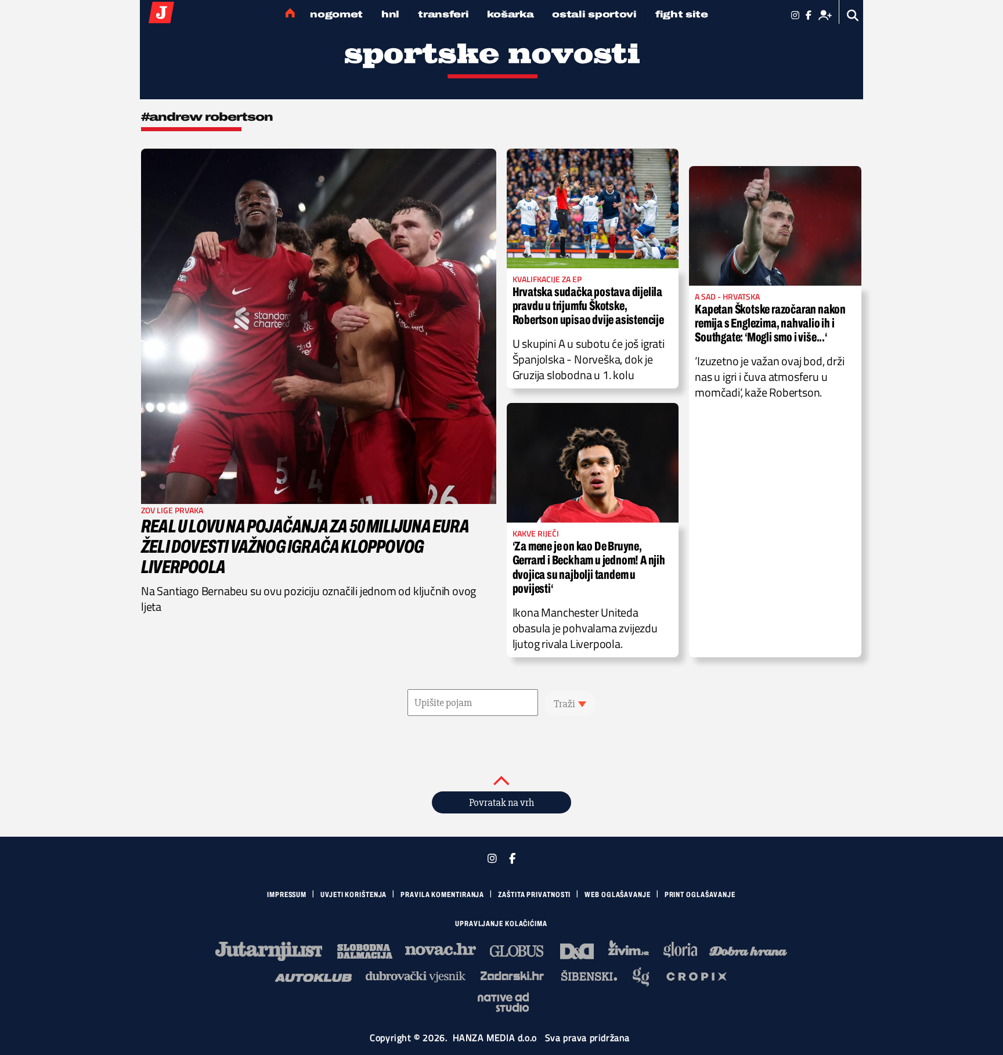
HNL (390, 14)
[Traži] (853, 15)
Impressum (286, 895)
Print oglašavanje (700, 895)
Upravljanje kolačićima (501, 924)
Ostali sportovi (594, 14)
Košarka (510, 14)
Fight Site (681, 14)
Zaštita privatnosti (534, 895)
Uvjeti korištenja (353, 895)
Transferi (443, 14)
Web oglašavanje (618, 895)
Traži (564, 703)
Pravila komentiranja (442, 895)
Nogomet (336, 14)
